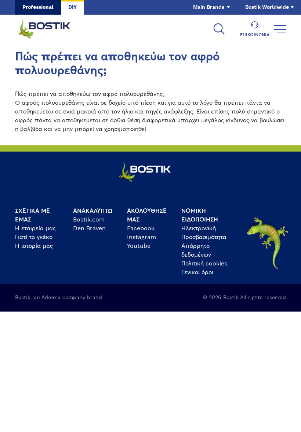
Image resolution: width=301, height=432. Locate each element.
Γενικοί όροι (197, 272)
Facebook (141, 228)
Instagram (141, 237)
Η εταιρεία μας (35, 228)
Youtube (138, 246)
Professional (38, 7)
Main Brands (208, 7)
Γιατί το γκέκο (33, 237)
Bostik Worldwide (267, 7)
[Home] (49, 29)
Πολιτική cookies (204, 264)
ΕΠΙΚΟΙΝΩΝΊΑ (254, 35)
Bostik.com (89, 220)
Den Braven (89, 228)
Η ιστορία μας (34, 246)
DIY (72, 7)
